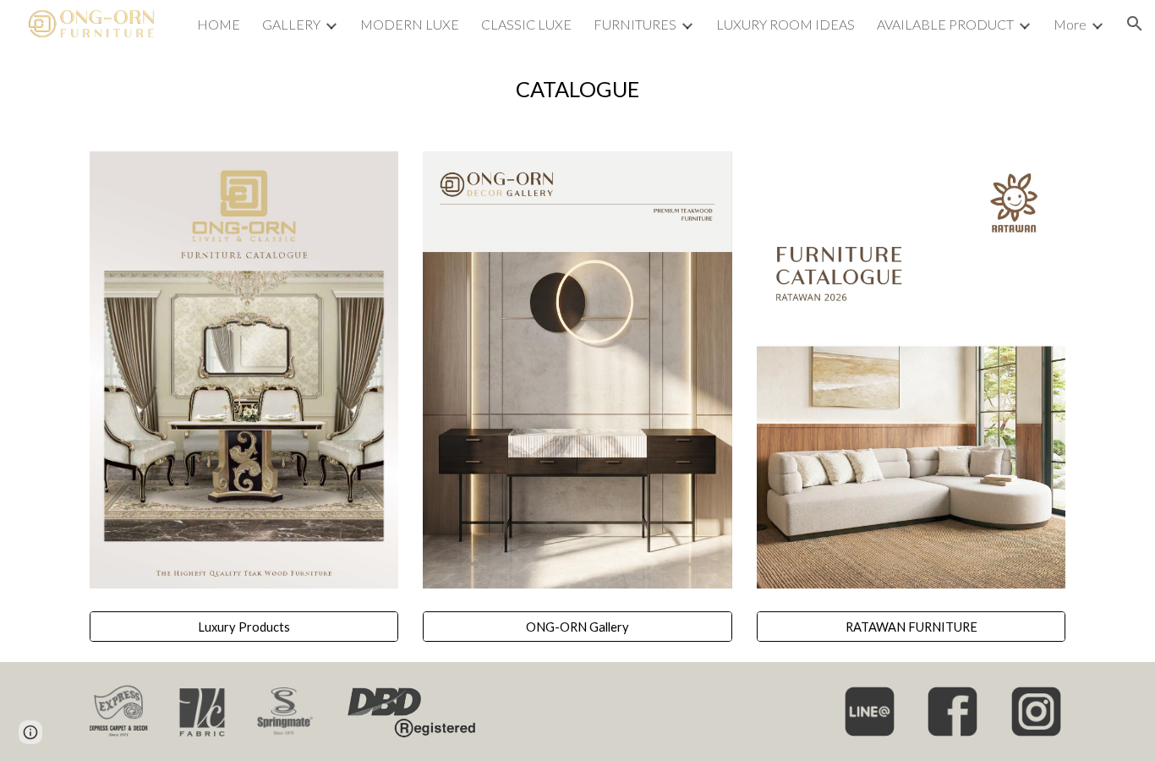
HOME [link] (218, 24)
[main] (577, 89)
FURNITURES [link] (635, 24)
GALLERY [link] (291, 24)
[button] (1134, 23)
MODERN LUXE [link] (409, 24)
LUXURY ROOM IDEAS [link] (785, 24)
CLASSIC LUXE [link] (526, 24)
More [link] (1070, 24)
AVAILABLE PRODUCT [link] (945, 24)
